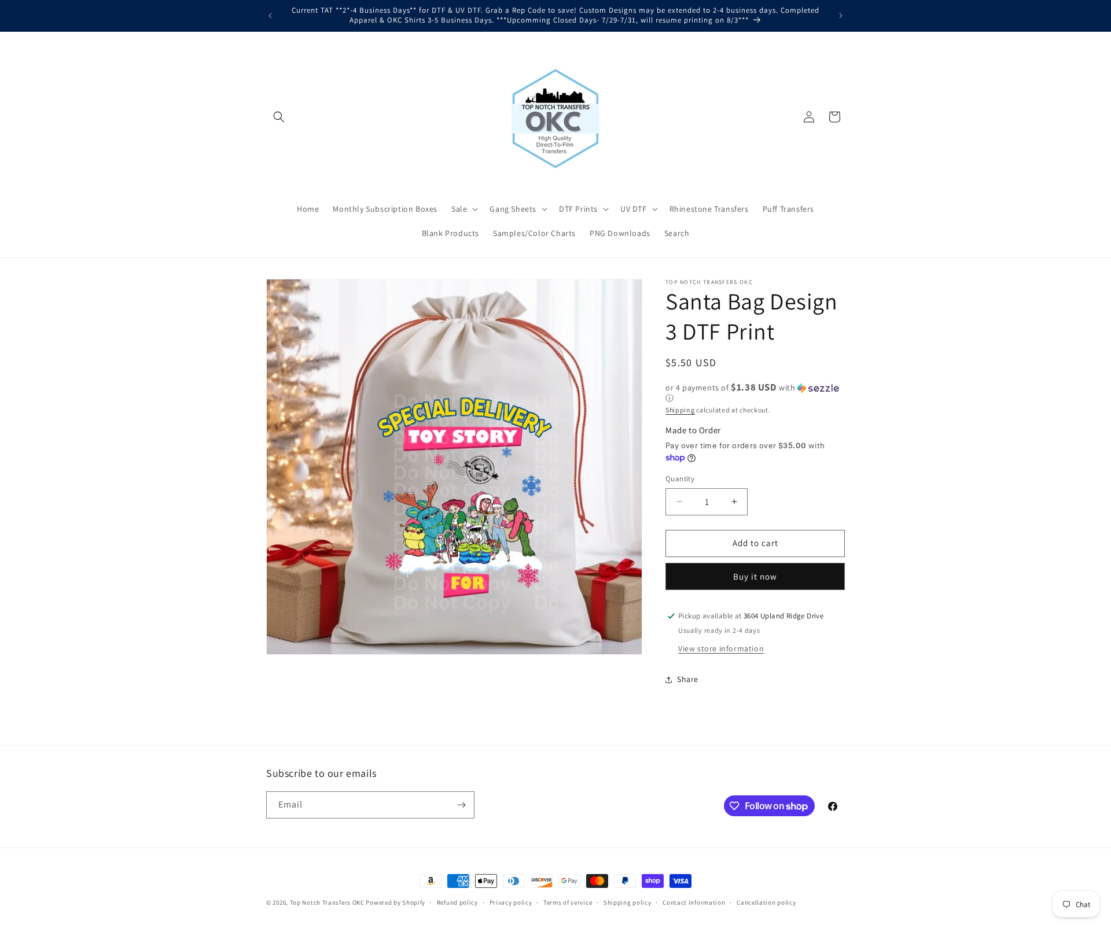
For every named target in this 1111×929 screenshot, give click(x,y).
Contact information (694, 902)
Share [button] (687, 679)
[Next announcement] (841, 16)
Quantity (679, 479)
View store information (721, 648)
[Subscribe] (461, 805)
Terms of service (567, 902)
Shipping (680, 409)
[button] (279, 117)
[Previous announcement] (270, 16)
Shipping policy (628, 902)
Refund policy (457, 902)
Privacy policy (511, 902)
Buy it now (755, 576)
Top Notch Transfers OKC (328, 902)
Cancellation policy (766, 902)
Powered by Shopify (395, 902)
